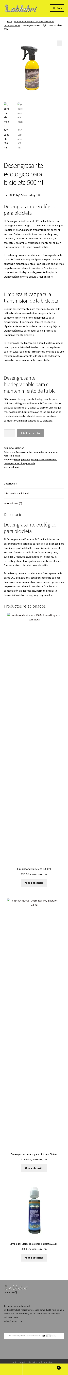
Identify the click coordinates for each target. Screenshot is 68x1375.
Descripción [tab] (10, 483)
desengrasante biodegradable (19, 463)
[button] (59, 43)
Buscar (34, 1369)
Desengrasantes (12, 25)
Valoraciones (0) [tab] (13, 503)
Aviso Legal (18, 1362)
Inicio (9, 21)
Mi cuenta (11, 1369)
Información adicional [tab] (16, 493)
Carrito (52, 1366)
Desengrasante (22, 459)
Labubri (15, 466)
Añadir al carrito (30, 433)
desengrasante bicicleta (43, 459)
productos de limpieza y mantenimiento (34, 21)
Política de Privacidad (40, 1362)
